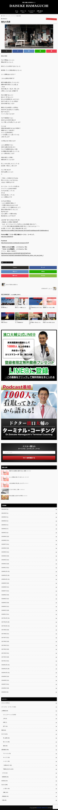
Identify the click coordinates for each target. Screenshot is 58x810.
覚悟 (4, 745)
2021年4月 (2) (5, 509)
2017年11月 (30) (5, 622)
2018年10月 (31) (6, 579)
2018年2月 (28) (5, 610)
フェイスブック (31, 11)
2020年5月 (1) (5, 520)
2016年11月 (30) (5, 668)
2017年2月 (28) (5, 657)
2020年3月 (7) (5, 528)
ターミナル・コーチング (8, 262)
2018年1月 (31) (5, 614)
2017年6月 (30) (5, 641)
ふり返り (6, 788)
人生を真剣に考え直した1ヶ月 (18, 483)
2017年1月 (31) (5, 660)
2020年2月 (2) (5, 532)
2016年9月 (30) (5, 676)
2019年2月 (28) (5, 563)
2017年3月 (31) (5, 653)
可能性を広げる (7, 769)
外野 (4, 722)
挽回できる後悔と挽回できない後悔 (20, 470)
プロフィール (23, 11)
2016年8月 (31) (5, 680)
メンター (6, 761)
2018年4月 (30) (5, 602)
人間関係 (5, 710)
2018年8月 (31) (5, 587)
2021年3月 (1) (5, 513)
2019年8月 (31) (5, 540)
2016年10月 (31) (6, 672)
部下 (4, 726)
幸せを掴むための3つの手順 (18, 495)
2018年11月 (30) (5, 575)
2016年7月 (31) (5, 684)
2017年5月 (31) (5, 645)
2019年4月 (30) (5, 556)
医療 (4, 730)
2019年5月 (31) (5, 552)
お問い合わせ (40, 11)
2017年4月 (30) (5, 649)
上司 (4, 718)
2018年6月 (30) (5, 594)
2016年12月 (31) (6, 664)
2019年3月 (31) (5, 559)
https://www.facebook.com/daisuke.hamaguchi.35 (14, 242)
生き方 (5, 784)
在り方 (5, 734)
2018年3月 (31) (5, 606)
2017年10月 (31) (6, 626)
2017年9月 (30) (5, 629)
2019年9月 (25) (5, 536)
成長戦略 (5, 749)
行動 (4, 800)
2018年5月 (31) (5, 598)
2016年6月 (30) (5, 688)
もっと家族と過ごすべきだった (19, 477)
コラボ (4, 773)
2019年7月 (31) (5, 544)
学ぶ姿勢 (6, 738)
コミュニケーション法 (9, 714)
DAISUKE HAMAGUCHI (29, 6)
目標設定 (5, 796)
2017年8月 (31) (5, 633)
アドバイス (6, 753)
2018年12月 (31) (6, 571)
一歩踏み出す (7, 765)
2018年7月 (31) (5, 590)
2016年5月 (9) (5, 692)
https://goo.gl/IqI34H (6, 236)
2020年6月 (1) (5, 517)
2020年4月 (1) (5, 524)
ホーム (16, 11)
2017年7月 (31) (5, 637)
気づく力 (6, 741)
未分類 (5, 780)
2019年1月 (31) (5, 567)
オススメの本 (6, 703)
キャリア (6, 757)
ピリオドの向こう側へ (17, 489)
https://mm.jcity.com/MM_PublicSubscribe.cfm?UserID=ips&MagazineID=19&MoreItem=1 (25, 230)
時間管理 (5, 776)
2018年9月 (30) (5, 583)
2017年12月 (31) (6, 618)
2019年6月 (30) (5, 548)
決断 (5, 792)
